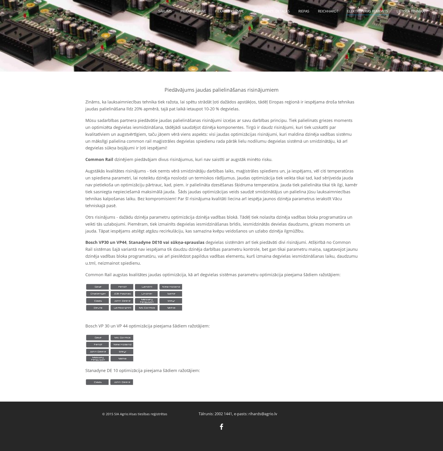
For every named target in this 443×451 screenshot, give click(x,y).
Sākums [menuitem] (165, 11)
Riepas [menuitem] (303, 11)
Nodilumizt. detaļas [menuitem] (271, 11)
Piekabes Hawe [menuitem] (193, 11)
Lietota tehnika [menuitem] (411, 11)
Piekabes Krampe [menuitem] (229, 11)
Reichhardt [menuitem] (328, 11)
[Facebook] (221, 427)
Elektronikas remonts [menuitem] (367, 11)
